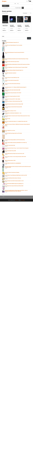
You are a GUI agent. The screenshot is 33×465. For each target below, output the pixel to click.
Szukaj (3, 36)
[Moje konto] (26, 1)
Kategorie (5, 5)
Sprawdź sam (4, 30)
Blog (18, 3)
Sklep (15, 3)
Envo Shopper (23, 200)
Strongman (4, 1)
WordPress (16, 200)
